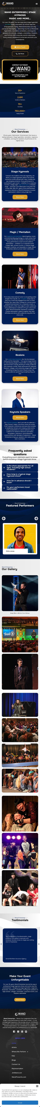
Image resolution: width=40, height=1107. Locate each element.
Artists (14, 1047)
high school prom (24, 185)
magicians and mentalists (14, 236)
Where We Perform (19, 1052)
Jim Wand (8, 24)
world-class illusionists (15, 359)
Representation (17, 1069)
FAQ (13, 1056)
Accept (20, 1103)
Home (14, 1043)
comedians (23, 299)
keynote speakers (12, 422)
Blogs (14, 1060)
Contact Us (16, 1064)
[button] (37, 1086)
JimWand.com (17, 1073)
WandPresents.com (19, 1077)
